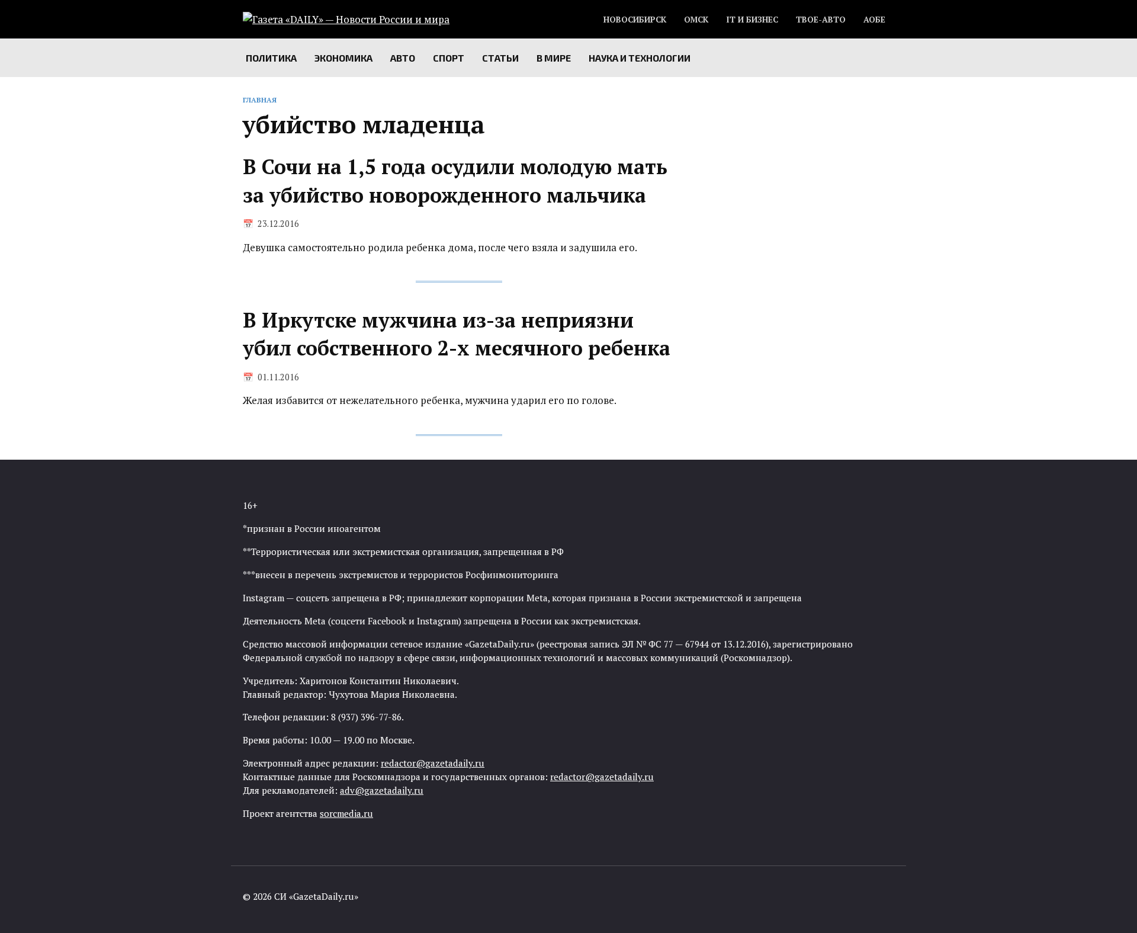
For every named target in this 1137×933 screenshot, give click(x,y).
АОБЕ (874, 19)
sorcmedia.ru (346, 813)
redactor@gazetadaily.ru (432, 763)
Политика (271, 57)
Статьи (500, 57)
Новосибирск (634, 19)
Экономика (343, 57)
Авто (402, 57)
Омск (696, 19)
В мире (554, 57)
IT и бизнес (752, 19)
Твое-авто (821, 19)
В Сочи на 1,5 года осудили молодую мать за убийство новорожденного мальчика (455, 181)
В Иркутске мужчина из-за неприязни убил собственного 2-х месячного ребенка (456, 334)
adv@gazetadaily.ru (381, 790)
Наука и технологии (639, 57)
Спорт (448, 57)
